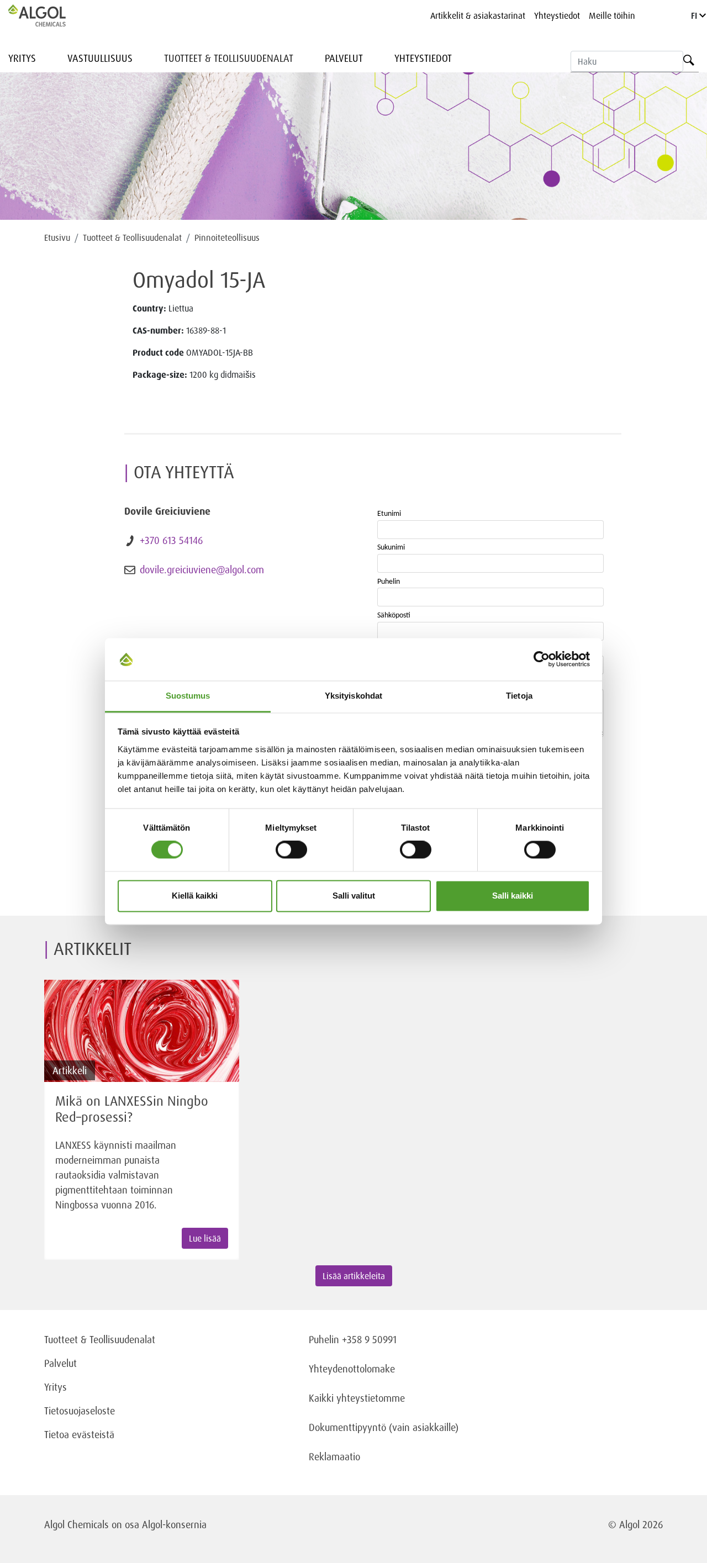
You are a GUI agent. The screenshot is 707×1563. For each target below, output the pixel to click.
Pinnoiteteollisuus (227, 237)
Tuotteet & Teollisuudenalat (228, 58)
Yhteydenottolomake (352, 1369)
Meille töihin (612, 15)
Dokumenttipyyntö (349, 1427)
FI (695, 15)
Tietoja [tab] (519, 695)
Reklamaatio (334, 1456)
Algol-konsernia (174, 1524)
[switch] (291, 850)
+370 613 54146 (171, 540)
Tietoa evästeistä (79, 1434)
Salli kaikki (512, 895)
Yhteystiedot (557, 15)
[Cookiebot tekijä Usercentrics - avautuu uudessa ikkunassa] (541, 659)
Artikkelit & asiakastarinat (477, 15)
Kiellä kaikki (195, 895)
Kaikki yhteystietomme (357, 1398)
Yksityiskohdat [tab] (353, 695)
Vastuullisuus (100, 58)
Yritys (22, 58)
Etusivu (57, 237)
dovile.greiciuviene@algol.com (202, 569)
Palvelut (344, 58)
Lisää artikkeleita (354, 1275)
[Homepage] (48, 15)
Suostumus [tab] (188, 695)
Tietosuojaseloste (79, 1410)
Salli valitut (354, 895)
